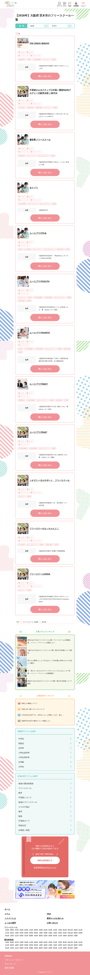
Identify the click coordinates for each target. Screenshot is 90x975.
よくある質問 (10, 923)
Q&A (49, 913)
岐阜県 (26, 932)
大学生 (21, 766)
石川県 (7, 932)
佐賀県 (45, 935)
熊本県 (55, 935)
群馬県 (50, 930)
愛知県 (36, 932)
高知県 (36, 935)
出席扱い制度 (24, 830)
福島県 (36, 930)
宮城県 (21, 930)
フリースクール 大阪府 (30, 622)
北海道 (7, 930)
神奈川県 (70, 930)
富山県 (80, 930)
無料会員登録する (45, 860)
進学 (20, 811)
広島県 (12, 935)
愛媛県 (31, 935)
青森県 (12, 930)
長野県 (21, 932)
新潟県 (76, 930)
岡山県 (7, 935)
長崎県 (50, 935)
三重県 (41, 932)
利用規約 (8, 956)
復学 (20, 793)
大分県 (60, 935)
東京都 (65, 930)
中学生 (21, 738)
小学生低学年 (24, 752)
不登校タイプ (24, 820)
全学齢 (21, 762)
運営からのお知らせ (55, 918)
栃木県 (45, 930)
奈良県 (65, 932)
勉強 (20, 816)
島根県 (80, 932)
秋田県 (26, 930)
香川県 (26, 935)
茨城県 (41, 930)
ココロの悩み (24, 807)
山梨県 (17, 932)
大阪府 (55, 932)
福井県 (12, 932)
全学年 (21, 748)
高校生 (21, 743)
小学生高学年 (24, 757)
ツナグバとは (10, 918)
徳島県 (21, 935)
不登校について (25, 797)
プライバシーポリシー (14, 960)
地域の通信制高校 (25, 783)
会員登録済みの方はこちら (45, 867)
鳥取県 (76, 932)
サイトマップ (10, 964)
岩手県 (17, 930)
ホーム (7, 909)
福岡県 (41, 935)
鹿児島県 (70, 935)
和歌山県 (70, 932)
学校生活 (22, 825)
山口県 (17, 935)
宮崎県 (65, 935)
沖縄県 (76, 935)
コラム (7, 913)
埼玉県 (55, 930)
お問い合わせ (52, 923)
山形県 (31, 930)
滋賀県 (45, 932)
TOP (17, 622)
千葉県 (60, 930)
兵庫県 (60, 932)
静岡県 (31, 932)
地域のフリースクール (27, 802)
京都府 (50, 932)
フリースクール (25, 788)
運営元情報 (9, 968)
